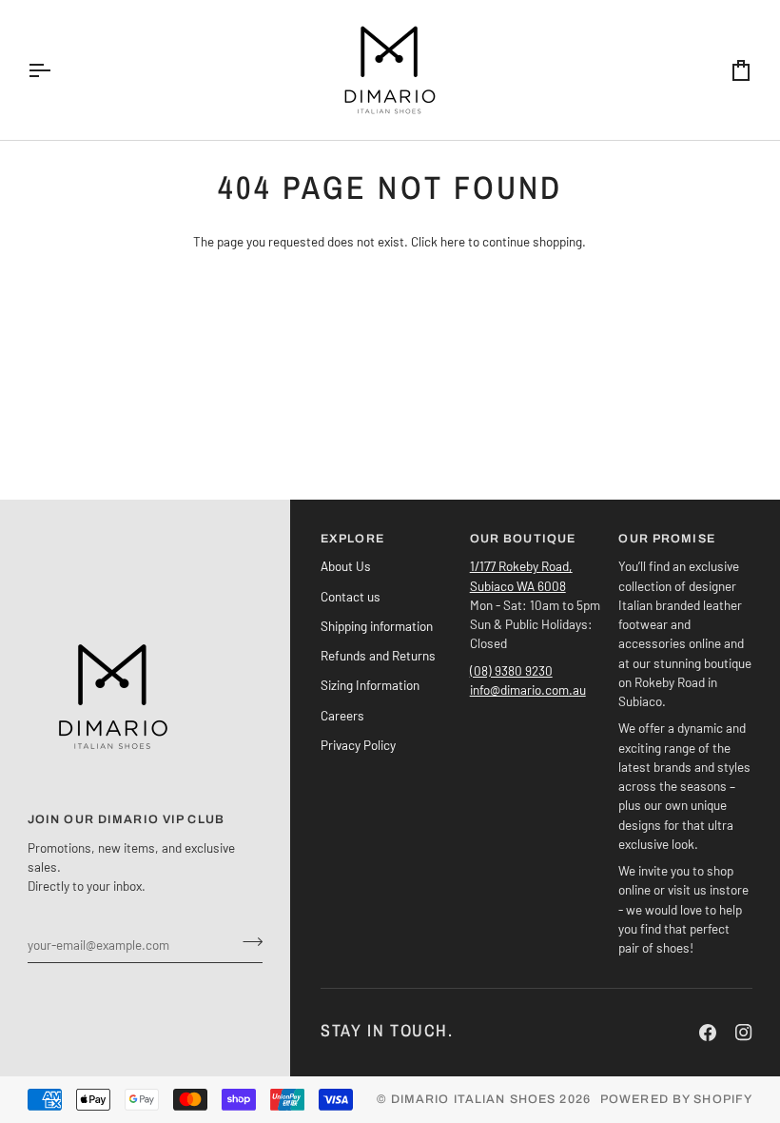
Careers (342, 715)
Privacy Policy (358, 745)
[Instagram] (743, 1032)
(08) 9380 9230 (511, 670)
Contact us (350, 596)
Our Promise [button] (666, 538)
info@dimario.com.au (528, 689)
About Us (346, 566)
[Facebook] (707, 1032)
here (452, 241)
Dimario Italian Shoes (473, 1099)
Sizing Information (370, 685)
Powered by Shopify (676, 1099)
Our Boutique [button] (523, 538)
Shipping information (377, 626)
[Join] (247, 942)
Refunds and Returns (378, 655)
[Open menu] (56, 70)
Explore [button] (352, 538)
